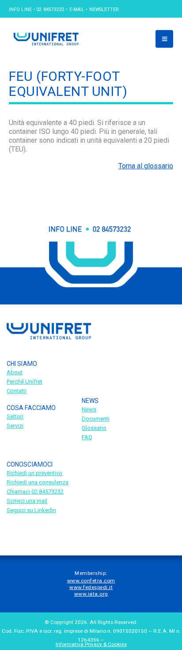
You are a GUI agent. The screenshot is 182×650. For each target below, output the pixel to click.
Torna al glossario (145, 166)
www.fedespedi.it (91, 587)
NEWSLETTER (104, 9)
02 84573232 (50, 9)
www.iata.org (91, 594)
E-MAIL (77, 9)
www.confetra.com (91, 581)
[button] (164, 39)
